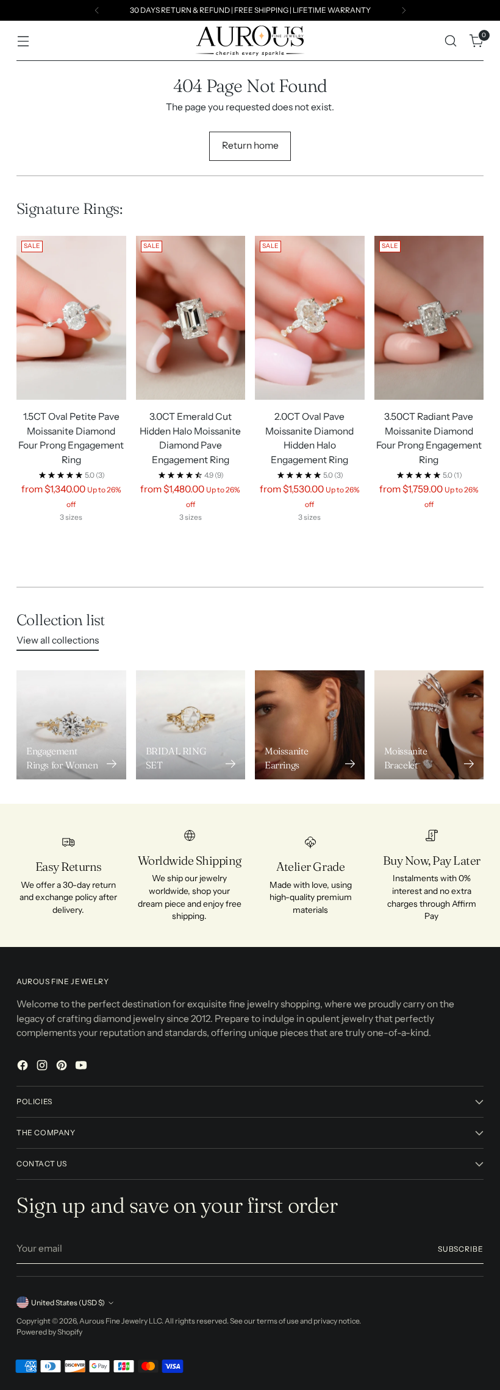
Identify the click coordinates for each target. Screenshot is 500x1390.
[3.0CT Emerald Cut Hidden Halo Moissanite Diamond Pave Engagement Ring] (191, 318)
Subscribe (461, 1248)
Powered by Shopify (49, 1331)
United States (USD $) (68, 1302)
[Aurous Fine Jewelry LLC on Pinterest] (62, 1067)
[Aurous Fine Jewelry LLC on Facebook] (23, 1067)
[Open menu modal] (22, 41)
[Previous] (97, 10)
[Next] (403, 10)
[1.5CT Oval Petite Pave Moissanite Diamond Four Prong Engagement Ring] (71, 318)
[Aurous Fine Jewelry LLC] (250, 41)
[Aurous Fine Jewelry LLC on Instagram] (43, 1067)
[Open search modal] (450, 41)
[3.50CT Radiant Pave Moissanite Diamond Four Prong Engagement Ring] (429, 318)
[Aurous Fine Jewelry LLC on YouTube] (82, 1067)
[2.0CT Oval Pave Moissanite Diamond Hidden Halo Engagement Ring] (310, 318)
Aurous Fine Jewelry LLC (120, 1320)
